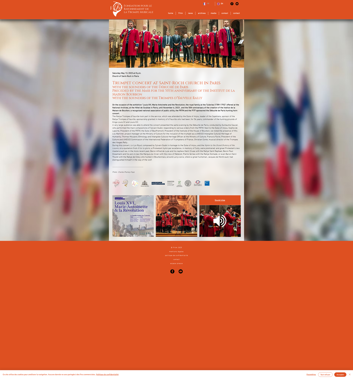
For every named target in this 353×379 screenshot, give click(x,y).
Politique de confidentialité (107, 374)
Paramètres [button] (311, 374)
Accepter (340, 374)
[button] (176, 216)
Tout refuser (325, 374)
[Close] (349, 374)
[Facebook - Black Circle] (231, 3)
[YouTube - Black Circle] (237, 3)
